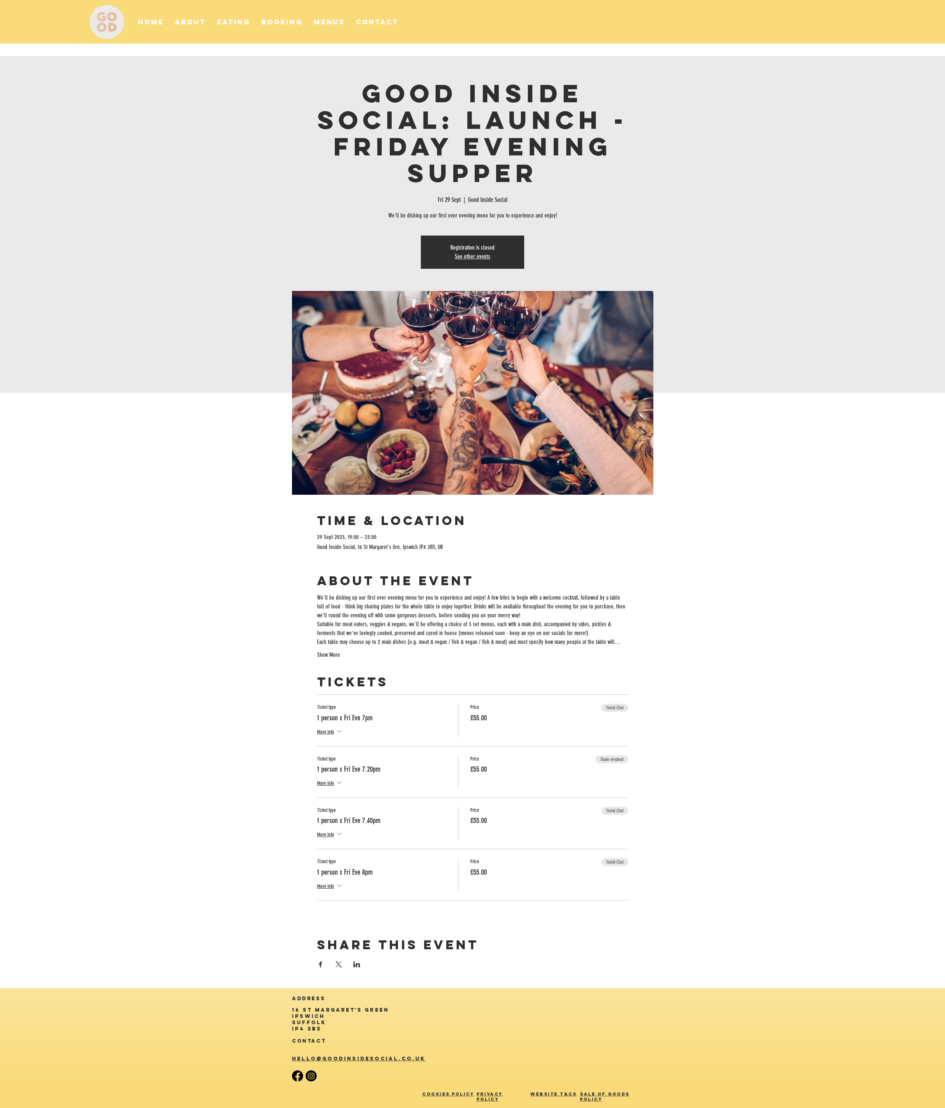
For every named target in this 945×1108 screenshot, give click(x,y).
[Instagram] (311, 1075)
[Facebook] (297, 1075)
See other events (472, 256)
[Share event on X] (338, 964)
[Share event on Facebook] (320, 964)
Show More (328, 654)
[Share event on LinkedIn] (356, 964)
